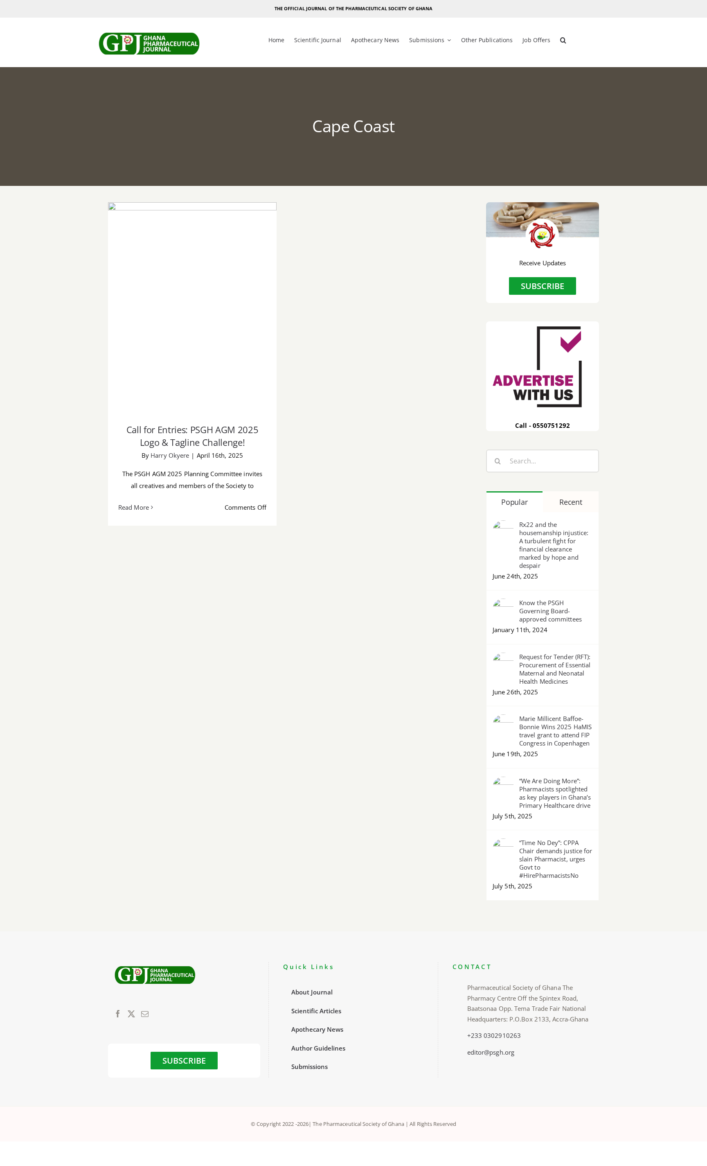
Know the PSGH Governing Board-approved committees (550, 611)
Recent (570, 502)
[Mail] (145, 1013)
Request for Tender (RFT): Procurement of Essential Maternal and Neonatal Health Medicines (555, 669)
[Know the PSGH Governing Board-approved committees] (503, 604)
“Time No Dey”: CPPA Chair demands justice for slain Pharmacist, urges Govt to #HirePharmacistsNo (555, 858)
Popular (514, 502)
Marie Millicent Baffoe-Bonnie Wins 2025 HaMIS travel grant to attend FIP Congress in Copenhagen (555, 730)
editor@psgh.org (491, 1052)
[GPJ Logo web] (149, 30)
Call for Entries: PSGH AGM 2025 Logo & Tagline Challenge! (192, 295)
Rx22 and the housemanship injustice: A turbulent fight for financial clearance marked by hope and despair (553, 544)
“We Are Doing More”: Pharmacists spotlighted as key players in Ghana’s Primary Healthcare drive (555, 793)
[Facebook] (118, 1013)
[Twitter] (131, 1013)
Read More (133, 507)
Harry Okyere (170, 455)
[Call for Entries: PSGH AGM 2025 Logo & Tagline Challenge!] (192, 307)
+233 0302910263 (494, 1035)
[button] (563, 40)
